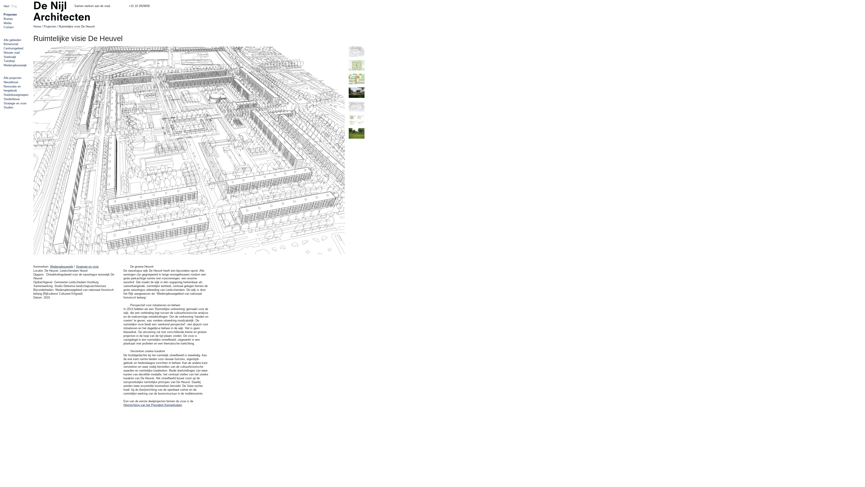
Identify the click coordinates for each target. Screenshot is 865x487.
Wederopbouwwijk (15, 65)
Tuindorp (9, 61)
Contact (9, 27)
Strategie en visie (15, 103)
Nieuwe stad (12, 52)
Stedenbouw (12, 99)
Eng (14, 6)
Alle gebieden (12, 40)
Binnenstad (11, 44)
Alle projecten (12, 78)
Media (7, 23)
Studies (9, 107)
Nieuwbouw (11, 82)
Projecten (10, 14)
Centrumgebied (13, 48)
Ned (6, 6)
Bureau (8, 19)
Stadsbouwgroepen (16, 94)
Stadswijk (10, 57)
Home (37, 26)
